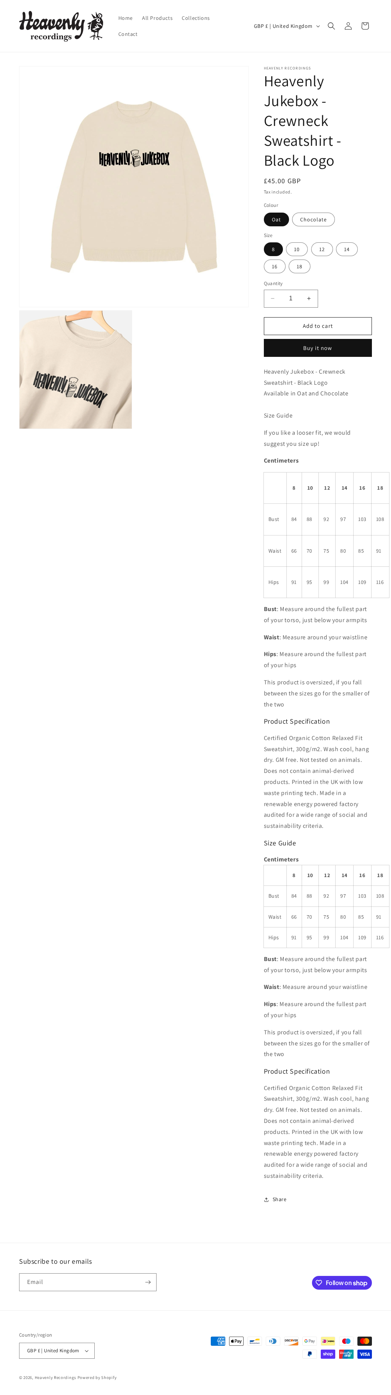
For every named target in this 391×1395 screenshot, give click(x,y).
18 (299, 266)
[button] (331, 26)
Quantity (273, 283)
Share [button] (280, 1199)
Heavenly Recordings (55, 1377)
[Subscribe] (147, 1282)
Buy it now (317, 348)
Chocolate (313, 219)
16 (275, 266)
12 (322, 249)
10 (297, 249)
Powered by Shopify (97, 1377)
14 (347, 249)
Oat (276, 219)
